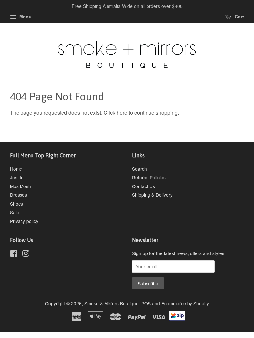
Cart (238, 16)
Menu (25, 16)
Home (16, 168)
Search (139, 168)
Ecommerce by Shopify (185, 303)
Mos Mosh (20, 186)
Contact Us (143, 186)
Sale (14, 212)
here (122, 112)
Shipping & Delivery (152, 194)
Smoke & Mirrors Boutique (111, 303)
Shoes (16, 203)
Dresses (18, 194)
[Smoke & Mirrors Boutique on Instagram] (25, 254)
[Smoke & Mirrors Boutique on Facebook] (14, 254)
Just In (17, 177)
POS (146, 303)
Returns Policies (149, 177)
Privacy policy (24, 221)
